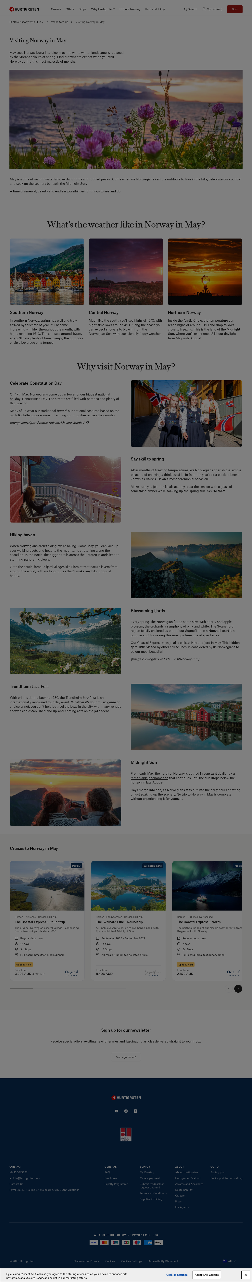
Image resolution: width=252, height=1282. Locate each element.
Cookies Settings (177, 1274)
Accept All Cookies (207, 1274)
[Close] (245, 1275)
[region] (126, 1275)
